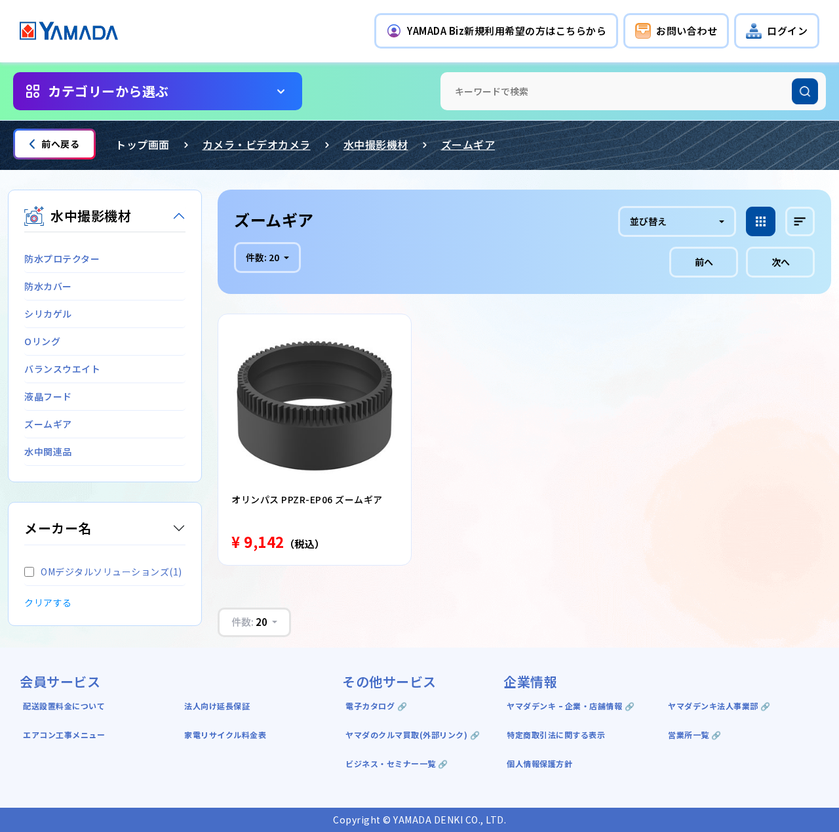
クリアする (48, 602)
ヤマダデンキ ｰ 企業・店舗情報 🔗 (570, 705)
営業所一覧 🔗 (695, 734)
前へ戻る (60, 143)
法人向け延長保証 (217, 705)
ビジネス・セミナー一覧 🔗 (396, 763)
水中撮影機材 (375, 144)
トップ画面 (142, 144)
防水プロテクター (62, 258)
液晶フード (48, 396)
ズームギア (468, 144)
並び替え (648, 221)
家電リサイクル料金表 (225, 734)
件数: (262, 257)
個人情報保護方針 (539, 763)
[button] (496, 31)
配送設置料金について (65, 705)
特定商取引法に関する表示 (556, 734)
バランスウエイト (62, 368)
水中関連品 (48, 451)
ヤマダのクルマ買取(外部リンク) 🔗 (412, 734)
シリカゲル (48, 313)
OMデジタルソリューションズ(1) (111, 571)
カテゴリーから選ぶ (108, 90)
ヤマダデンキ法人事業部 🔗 (719, 705)
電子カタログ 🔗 (376, 705)
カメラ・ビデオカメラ (257, 144)
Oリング (42, 341)
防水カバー (48, 286)
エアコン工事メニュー (64, 734)
